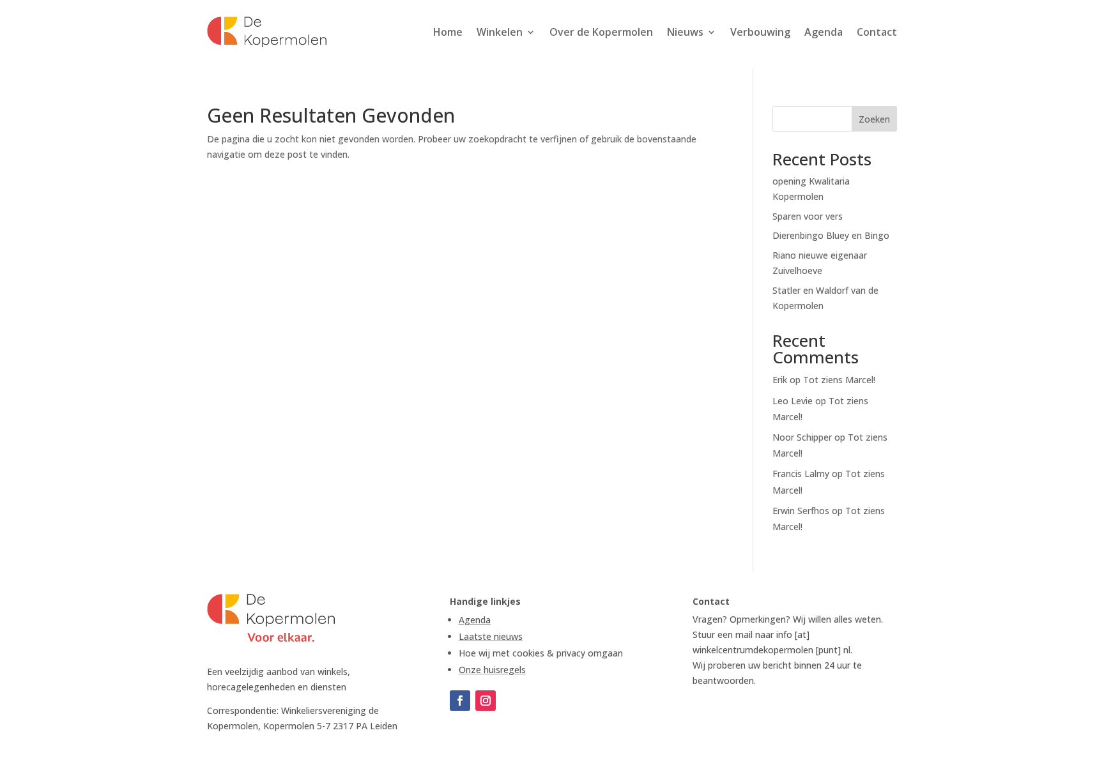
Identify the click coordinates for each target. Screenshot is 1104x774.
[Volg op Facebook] (460, 700)
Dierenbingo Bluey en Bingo (830, 235)
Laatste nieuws (491, 636)
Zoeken (874, 119)
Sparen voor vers (807, 216)
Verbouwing (760, 32)
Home (448, 32)
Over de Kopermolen (601, 32)
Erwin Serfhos (800, 511)
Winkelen (500, 32)
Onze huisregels (492, 670)
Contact (877, 32)
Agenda (823, 32)
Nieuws (685, 32)
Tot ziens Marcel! (839, 380)
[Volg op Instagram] (485, 700)
